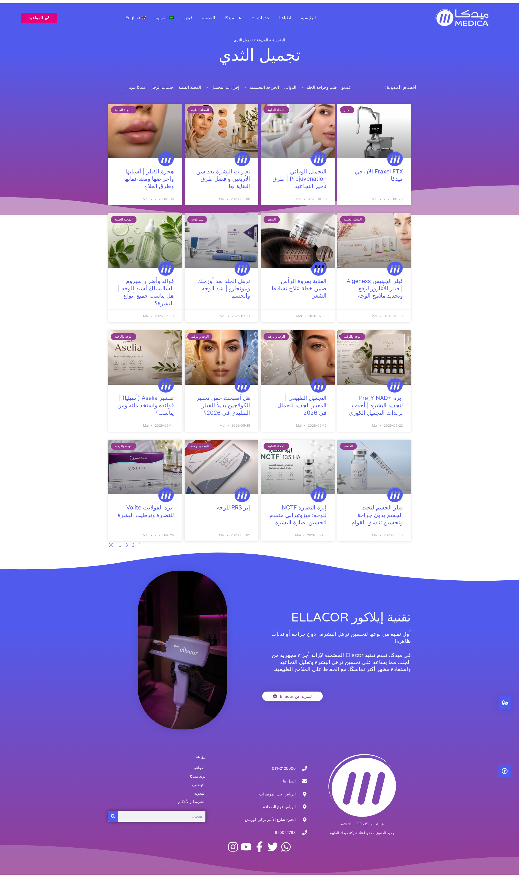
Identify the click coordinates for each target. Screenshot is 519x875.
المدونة (208, 17)
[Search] (113, 816)
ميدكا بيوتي (136, 87)
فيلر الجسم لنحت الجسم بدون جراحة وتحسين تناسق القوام (377, 515)
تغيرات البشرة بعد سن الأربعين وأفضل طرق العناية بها (223, 179)
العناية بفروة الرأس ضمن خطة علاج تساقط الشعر (299, 288)
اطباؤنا (285, 17)
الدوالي (290, 87)
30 (111, 545)
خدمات (263, 17)
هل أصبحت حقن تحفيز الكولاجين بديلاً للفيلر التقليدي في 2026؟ (223, 405)
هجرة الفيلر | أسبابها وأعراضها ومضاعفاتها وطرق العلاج (149, 179)
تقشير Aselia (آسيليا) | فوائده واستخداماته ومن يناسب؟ (145, 405)
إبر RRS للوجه (233, 507)
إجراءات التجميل (225, 87)
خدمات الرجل (162, 87)
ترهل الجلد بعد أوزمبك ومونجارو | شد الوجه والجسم (223, 288)
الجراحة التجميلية (264, 87)
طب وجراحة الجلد (322, 87)
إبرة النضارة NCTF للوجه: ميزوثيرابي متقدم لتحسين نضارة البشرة (298, 515)
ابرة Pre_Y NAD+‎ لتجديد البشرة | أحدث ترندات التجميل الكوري (376, 405)
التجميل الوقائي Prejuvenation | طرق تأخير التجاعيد (299, 179)
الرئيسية (308, 17)
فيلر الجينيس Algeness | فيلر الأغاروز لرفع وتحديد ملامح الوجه (375, 288)
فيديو (188, 17)
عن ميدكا (233, 17)
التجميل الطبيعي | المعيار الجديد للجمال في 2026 (302, 405)
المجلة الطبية (189, 87)
